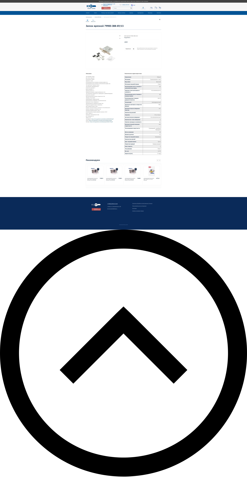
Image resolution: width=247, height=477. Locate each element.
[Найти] (131, 8)
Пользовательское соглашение (139, 206)
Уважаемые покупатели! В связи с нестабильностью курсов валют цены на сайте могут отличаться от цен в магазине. (123, 1)
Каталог (87, 21)
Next (160, 160)
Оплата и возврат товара (138, 211)
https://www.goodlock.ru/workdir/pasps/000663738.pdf (101, 121)
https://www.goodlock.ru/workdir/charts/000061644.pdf (100, 120)
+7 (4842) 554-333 (125, 4)
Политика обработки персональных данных (142, 203)
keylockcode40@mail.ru (112, 208)
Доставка (134, 208)
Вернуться (93, 21)
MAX (134, 5)
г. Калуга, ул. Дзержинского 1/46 (114, 206)
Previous (158, 160)
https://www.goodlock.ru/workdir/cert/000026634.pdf (102, 119)
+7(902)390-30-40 (112, 204)
